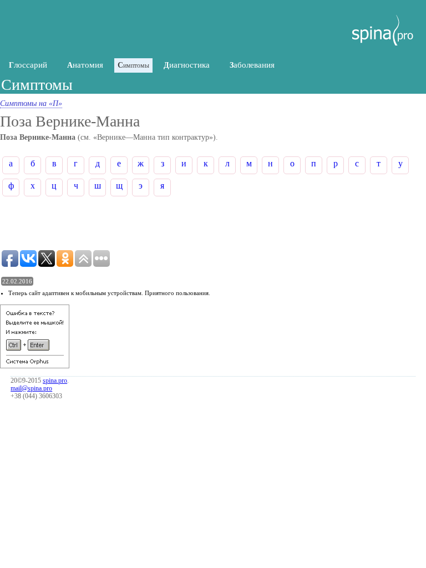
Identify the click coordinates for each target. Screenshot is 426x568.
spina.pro (55, 380)
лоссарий (28, 64)
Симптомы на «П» (31, 103)
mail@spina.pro (31, 388)
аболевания (252, 64)
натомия (85, 64)
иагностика (187, 64)
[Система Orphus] (34, 366)
